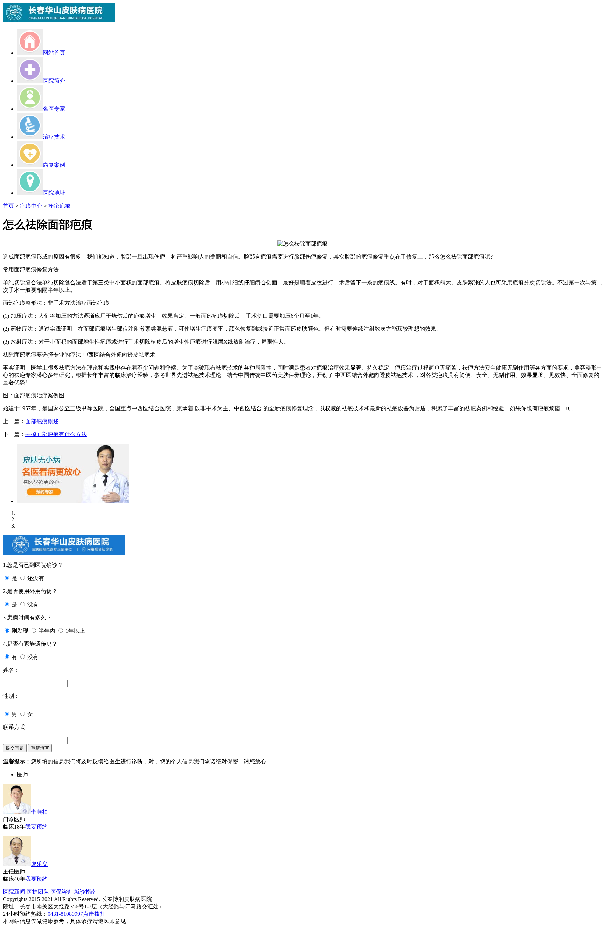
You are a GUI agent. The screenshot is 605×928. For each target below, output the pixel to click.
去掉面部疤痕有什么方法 (56, 434)
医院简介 (54, 81)
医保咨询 (61, 892)
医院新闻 (14, 892)
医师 (22, 774)
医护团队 (38, 892)
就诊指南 (85, 892)
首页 (8, 206)
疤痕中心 (31, 206)
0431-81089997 (65, 914)
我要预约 (36, 827)
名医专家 (54, 109)
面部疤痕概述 (42, 421)
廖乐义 (39, 864)
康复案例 (54, 165)
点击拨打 (94, 914)
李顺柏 (39, 812)
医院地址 (54, 193)
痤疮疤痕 (59, 206)
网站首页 (54, 53)
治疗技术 (54, 137)
